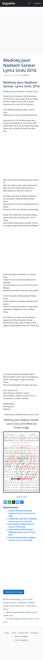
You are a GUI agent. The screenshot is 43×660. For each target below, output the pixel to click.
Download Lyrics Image (13, 592)
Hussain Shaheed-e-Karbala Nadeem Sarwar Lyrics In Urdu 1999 (21, 513)
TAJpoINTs (8, 3)
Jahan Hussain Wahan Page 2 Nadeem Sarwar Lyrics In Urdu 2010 (21, 532)
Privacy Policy (24, 633)
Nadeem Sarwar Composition (15, 602)
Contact (14, 633)
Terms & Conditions (21, 636)
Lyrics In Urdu (27, 599)
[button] (29, 3)
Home (7, 633)
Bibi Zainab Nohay (13, 599)
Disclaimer (34, 633)
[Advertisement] (21, 30)
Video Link (21, 496)
